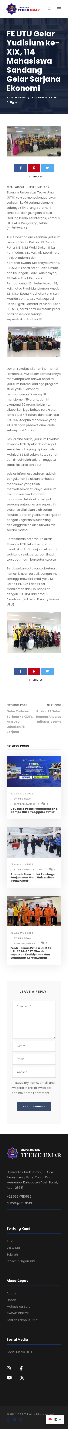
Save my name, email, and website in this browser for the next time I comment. (33, 1088)
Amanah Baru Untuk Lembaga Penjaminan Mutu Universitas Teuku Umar (32, 877)
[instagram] (20, 1420)
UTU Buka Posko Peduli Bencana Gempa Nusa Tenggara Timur (34, 810)
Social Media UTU (19, 1352)
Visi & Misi (13, 1248)
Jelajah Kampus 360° (22, 1320)
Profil (10, 1241)
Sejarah (12, 1254)
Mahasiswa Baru (18, 1306)
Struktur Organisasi (21, 1261)
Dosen (11, 1300)
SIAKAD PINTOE (18, 1313)
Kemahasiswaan (24, 943)
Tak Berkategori (45, 97)
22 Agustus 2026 (21, 793)
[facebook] (8, 1420)
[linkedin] (14, 1420)
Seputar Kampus (25, 803)
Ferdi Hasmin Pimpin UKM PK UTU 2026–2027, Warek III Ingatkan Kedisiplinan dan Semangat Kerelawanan (30, 952)
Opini (39, 869)
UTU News (18, 97)
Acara (11, 1293)
